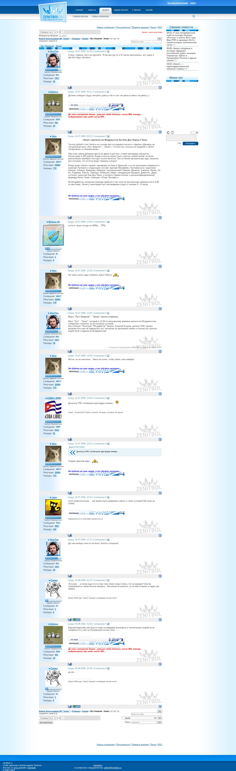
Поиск (153, 27)
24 (108, 443)
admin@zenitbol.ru (112, 768)
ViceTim (54, 51)
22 (108, 355)
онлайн (149, 10)
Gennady (31, 768)
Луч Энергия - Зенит (99, 39)
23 (108, 398)
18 (108, 136)
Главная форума (80, 16)
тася (54, 497)
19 (108, 222)
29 (108, 668)
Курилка (76, 39)
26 (108, 539)
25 (108, 497)
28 (108, 624)
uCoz (16, 768)
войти (193, 3)
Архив (85, 39)
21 (108, 313)
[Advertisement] (100, 734)
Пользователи (123, 27)
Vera (54, 136)
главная (79, 10)
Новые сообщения (100, 16)
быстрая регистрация (177, 3)
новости (92, 10)
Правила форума (140, 27)
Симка (54, 580)
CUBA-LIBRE (54, 398)
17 (108, 92)
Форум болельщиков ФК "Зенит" (54, 39)
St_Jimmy (63, 36)
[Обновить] (168, 132)
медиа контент (121, 10)
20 (108, 270)
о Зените (136, 10)
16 (108, 51)
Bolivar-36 (54, 222)
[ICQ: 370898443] (76, 619)
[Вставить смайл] (172, 132)
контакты (97, 765)
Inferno (54, 92)
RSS (160, 27)
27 (108, 580)
